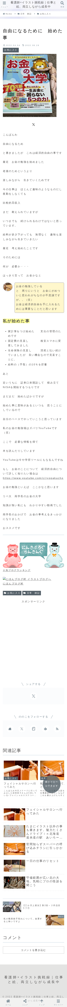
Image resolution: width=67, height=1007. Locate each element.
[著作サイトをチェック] (10, 728)
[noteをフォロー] (33, 728)
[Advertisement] (33, 637)
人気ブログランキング (17, 570)
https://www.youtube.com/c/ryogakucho (33, 478)
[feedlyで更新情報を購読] (45, 728)
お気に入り (13, 593)
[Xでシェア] (33, 124)
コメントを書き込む (33, 950)
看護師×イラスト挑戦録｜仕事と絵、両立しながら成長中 (33, 4)
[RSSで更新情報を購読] (57, 728)
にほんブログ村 (13, 583)
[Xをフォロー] (21, 728)
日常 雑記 (33, 593)
